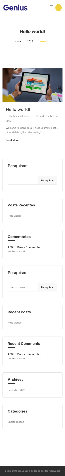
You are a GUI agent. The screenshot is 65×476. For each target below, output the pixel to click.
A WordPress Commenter (24, 247)
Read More (12, 140)
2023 (30, 41)
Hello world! (18, 109)
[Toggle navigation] (51, 7)
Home (18, 41)
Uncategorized (16, 421)
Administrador (21, 116)
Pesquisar (17, 166)
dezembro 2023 (16, 390)
